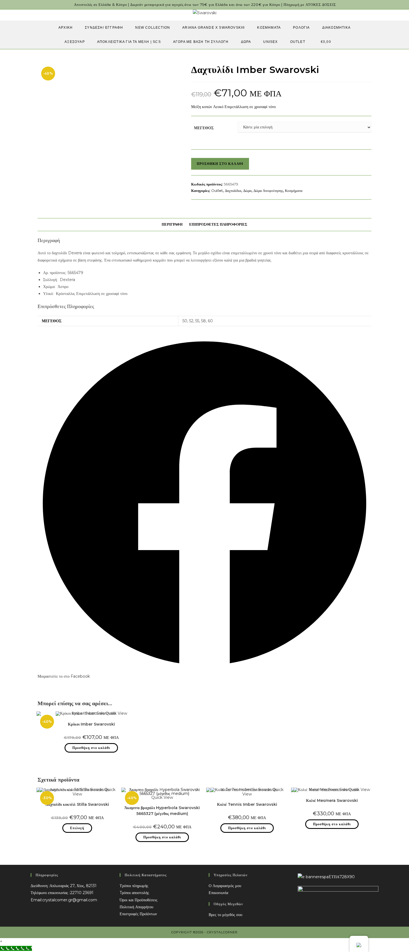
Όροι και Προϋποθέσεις (138, 899)
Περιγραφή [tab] (172, 224)
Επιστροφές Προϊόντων (138, 913)
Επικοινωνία (218, 892)
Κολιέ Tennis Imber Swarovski (247, 804)
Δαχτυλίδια (233, 190)
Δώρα (247, 190)
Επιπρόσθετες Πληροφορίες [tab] (218, 224)
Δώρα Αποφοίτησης (268, 190)
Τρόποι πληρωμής (134, 885)
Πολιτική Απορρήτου (136, 906)
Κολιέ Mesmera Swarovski (332, 800)
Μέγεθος (204, 127)
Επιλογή (77, 828)
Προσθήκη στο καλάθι (220, 164)
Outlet (217, 190)
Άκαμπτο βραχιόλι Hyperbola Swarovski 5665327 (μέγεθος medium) (162, 810)
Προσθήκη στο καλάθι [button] (91, 748)
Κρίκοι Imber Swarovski (91, 724)
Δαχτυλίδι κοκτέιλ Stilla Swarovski (77, 804)
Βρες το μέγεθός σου (225, 914)
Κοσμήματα (293, 190)
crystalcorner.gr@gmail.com (69, 899)
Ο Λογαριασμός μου (225, 885)
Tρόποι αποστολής (134, 892)
